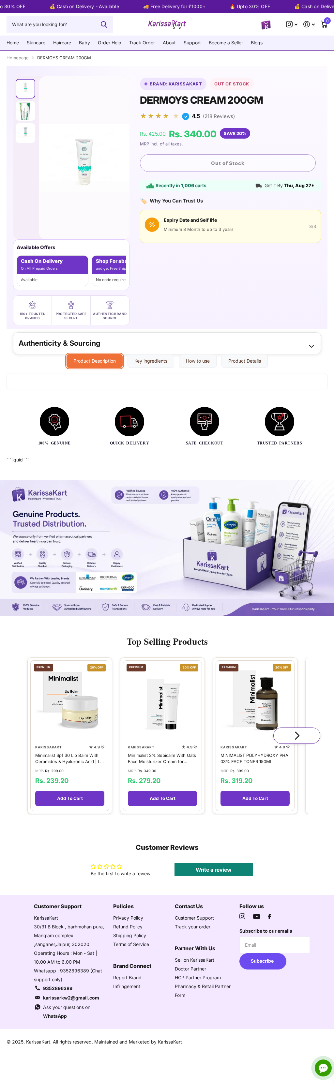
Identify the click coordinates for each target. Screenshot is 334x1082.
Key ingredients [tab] (150, 361)
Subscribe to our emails (265, 931)
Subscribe (263, 961)
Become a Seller (226, 42)
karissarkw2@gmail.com (71, 997)
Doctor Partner (190, 968)
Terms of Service (131, 944)
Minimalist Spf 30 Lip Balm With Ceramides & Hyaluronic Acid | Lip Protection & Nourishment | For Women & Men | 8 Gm (69, 758)
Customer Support (194, 918)
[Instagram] (242, 916)
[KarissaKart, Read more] (292, 24)
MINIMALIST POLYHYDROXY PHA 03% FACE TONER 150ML (254, 758)
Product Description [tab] (94, 361)
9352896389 (57, 988)
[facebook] (269, 916)
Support (192, 42)
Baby (84, 42)
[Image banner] (167, 548)
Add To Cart (70, 798)
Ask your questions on (66, 1011)
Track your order (192, 926)
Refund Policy (128, 926)
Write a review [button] (214, 869)
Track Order (142, 42)
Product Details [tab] (244, 361)
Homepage (18, 57)
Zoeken (104, 24)
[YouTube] (256, 916)
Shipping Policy (129, 935)
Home (13, 42)
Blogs (257, 42)
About (169, 42)
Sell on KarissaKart (194, 960)
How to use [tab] (198, 361)
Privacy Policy (128, 918)
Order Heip (109, 42)
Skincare (36, 42)
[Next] (296, 736)
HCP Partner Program (198, 977)
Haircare (62, 42)
